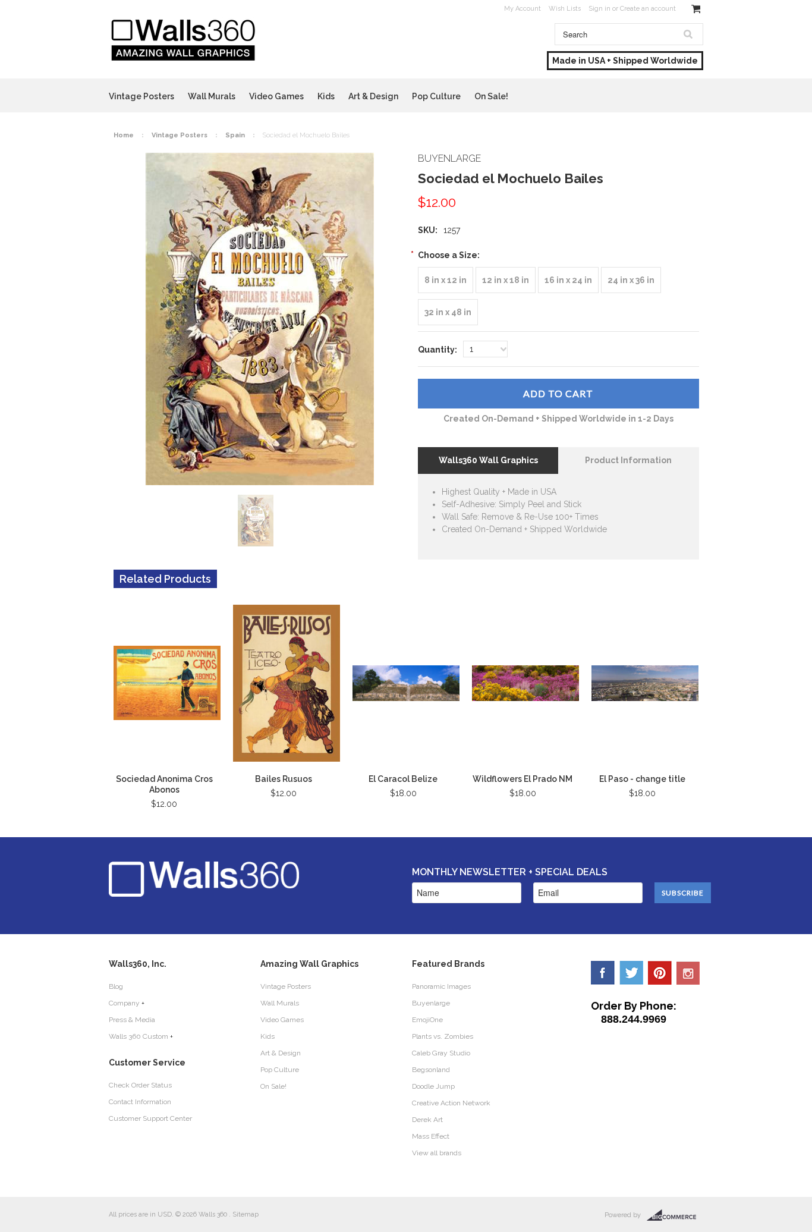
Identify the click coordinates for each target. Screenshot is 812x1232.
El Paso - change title (642, 779)
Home (124, 135)
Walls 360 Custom (138, 1036)
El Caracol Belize (403, 779)
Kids (326, 96)
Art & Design (373, 96)
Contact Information (140, 1102)
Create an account (648, 8)
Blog (116, 986)
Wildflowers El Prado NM (522, 779)
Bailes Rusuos (283, 779)
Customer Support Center (150, 1118)
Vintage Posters (141, 96)
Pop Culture (436, 96)
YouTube (688, 973)
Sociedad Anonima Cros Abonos (164, 784)
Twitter (631, 973)
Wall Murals (211, 96)
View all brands (436, 1153)
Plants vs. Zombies (442, 1036)
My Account (522, 8)
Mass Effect (430, 1136)
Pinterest (660, 973)
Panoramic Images (441, 986)
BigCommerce (675, 1215)
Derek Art (427, 1119)
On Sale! (491, 96)
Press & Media (132, 1020)
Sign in (599, 8)
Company (124, 1003)
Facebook (603, 973)
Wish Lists (565, 8)
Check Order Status (140, 1085)
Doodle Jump (433, 1086)
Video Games (276, 96)
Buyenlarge (431, 1003)
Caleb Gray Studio (441, 1053)
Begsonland (431, 1070)
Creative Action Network (451, 1103)
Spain (235, 135)
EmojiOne (427, 1020)
